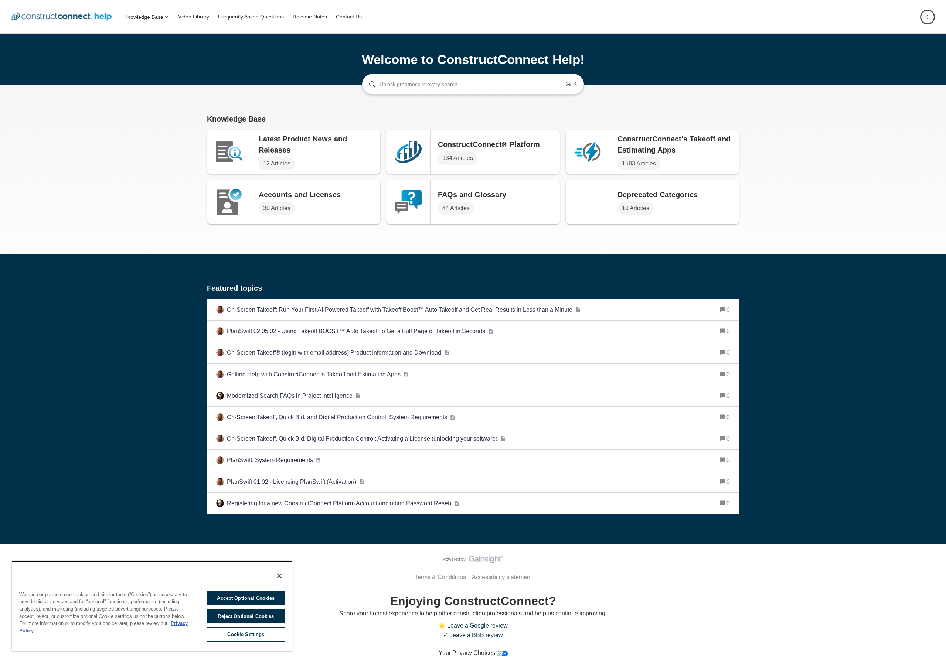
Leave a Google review (477, 625)
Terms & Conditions (440, 577)
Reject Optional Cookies (246, 616)
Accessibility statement (502, 577)
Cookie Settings (245, 634)
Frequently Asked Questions (251, 17)
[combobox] (473, 84)
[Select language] (927, 17)
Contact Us (349, 17)
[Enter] (369, 84)
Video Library (193, 17)
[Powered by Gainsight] (473, 561)
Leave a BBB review (476, 635)
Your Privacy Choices (468, 653)
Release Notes (310, 17)
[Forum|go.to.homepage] (63, 17)
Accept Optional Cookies (246, 598)
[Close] (279, 576)
